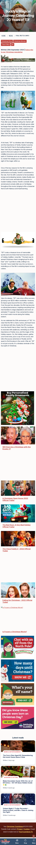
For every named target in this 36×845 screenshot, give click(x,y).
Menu (33, 843)
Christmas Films (7, 41)
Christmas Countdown (15, 826)
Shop (25, 843)
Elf (12, 44)
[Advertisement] (18, 212)
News (17, 843)
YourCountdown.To (26, 832)
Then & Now (6, 44)
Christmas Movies (20, 41)
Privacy (19, 829)
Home (3, 35)
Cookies (27, 829)
